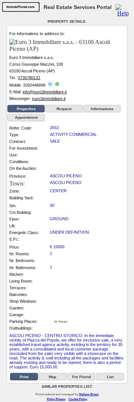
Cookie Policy (77, 399)
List (110, 377)
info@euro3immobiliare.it (45, 92)
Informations (102, 109)
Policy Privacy (56, 399)
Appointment (26, 117)
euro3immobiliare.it (49, 98)
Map (52, 377)
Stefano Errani (89, 394)
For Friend (81, 377)
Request (64, 109)
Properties (26, 109)
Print (24, 377)
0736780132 (29, 77)
